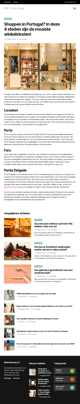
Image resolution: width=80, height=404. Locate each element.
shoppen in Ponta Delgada (13, 187)
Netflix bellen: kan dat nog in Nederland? (43, 381)
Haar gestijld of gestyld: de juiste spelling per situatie (37, 319)
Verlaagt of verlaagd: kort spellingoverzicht (45, 371)
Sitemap (7, 378)
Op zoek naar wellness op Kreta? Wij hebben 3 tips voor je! (53, 225)
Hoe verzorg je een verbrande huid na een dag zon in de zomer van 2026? (46, 344)
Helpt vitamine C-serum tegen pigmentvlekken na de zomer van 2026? (44, 306)
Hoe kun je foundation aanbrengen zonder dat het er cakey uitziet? (52, 248)
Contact (15, 2)
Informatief (8, 19)
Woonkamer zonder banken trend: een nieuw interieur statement (42, 331)
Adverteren (7, 2)
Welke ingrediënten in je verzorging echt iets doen (36, 294)
